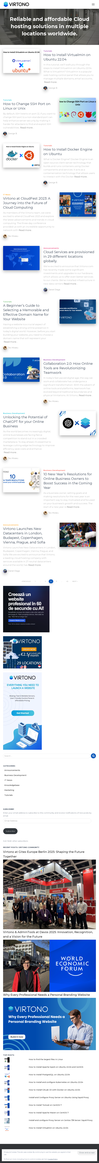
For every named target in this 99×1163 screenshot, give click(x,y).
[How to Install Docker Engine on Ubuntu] (21, 155)
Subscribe (10, 831)
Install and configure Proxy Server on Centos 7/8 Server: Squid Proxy (61, 1120)
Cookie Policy (53, 1159)
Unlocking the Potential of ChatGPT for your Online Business (25, 421)
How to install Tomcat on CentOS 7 (45, 1105)
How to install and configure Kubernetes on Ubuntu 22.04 (56, 1082)
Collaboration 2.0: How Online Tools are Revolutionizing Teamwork (68, 368)
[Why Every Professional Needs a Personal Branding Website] (49, 1024)
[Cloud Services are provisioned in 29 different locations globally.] (21, 258)
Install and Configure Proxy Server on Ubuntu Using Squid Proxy (59, 1097)
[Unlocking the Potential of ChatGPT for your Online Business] (78, 423)
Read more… (51, 82)
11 (56, 581)
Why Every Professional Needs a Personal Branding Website (46, 995)
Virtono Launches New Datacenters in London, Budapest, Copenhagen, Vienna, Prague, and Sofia (24, 535)
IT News (6, 195)
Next (74, 581)
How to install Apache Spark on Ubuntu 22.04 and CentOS (56, 1067)
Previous (26, 581)
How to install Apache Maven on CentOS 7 (49, 1113)
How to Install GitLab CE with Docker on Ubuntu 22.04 (54, 1090)
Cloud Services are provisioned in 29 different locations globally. (68, 256)
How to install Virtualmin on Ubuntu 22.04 (48, 1128)
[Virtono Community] (17, 4)
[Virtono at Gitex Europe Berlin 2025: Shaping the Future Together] (49, 894)
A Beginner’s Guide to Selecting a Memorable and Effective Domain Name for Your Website (26, 312)
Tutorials (47, 51)
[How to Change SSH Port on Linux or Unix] (78, 110)
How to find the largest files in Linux (46, 1059)
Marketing (9, 790)
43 (67, 581)
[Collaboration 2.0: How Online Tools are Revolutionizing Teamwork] (21, 370)
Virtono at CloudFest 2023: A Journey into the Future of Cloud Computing (26, 203)
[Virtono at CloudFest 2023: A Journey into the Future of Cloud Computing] (78, 204)
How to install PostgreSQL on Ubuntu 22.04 (49, 1074)
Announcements (51, 248)
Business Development (54, 360)
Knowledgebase (11, 785)
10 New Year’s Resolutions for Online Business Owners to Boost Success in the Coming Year (67, 481)
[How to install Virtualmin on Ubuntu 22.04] (21, 61)
